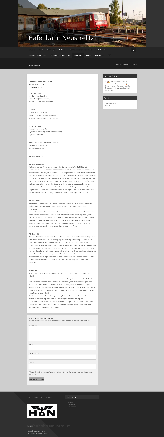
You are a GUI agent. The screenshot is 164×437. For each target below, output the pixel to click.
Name (31, 344)
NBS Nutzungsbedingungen (60, 55)
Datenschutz (99, 55)
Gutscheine (71, 405)
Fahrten (70, 403)
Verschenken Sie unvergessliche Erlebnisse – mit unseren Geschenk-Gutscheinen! (118, 88)
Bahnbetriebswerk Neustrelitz (81, 50)
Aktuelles (32, 50)
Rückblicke (62, 50)
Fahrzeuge (51, 50)
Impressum (78, 55)
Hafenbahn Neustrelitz (61, 38)
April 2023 (108, 106)
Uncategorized (72, 407)
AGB (109, 55)
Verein (41, 50)
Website (31, 363)
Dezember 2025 (110, 104)
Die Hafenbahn (100, 50)
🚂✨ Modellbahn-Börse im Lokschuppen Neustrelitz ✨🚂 (116, 83)
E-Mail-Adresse (35, 353)
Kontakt (88, 55)
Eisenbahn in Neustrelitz (37, 55)
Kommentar (33, 325)
